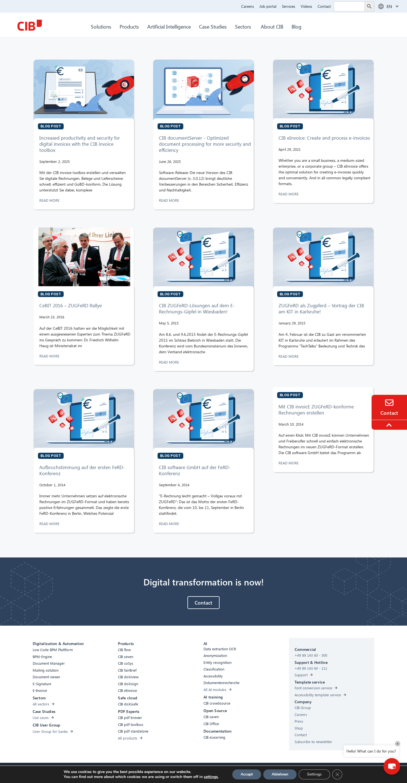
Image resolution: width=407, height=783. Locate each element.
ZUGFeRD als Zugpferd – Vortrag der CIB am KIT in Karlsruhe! (321, 308)
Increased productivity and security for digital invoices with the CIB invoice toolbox (79, 144)
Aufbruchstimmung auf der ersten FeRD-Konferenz (82, 470)
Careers (247, 6)
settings (211, 776)
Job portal (267, 6)
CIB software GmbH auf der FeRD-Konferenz (195, 470)
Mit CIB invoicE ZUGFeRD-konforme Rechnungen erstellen (316, 409)
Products (129, 26)
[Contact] (389, 402)
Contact (324, 6)
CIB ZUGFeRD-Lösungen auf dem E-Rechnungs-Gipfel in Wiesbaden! (197, 308)
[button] (391, 766)
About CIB (272, 26)
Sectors (244, 26)
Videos (306, 6)
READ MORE (50, 200)
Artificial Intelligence (169, 26)
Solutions (101, 26)
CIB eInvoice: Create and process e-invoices (324, 138)
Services (288, 6)
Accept (247, 774)
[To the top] (390, 425)
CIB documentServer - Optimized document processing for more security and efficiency (205, 144)
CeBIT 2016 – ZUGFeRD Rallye (70, 305)
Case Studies (213, 26)
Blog (297, 26)
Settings (314, 774)
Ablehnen (280, 774)
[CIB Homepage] (29, 25)
